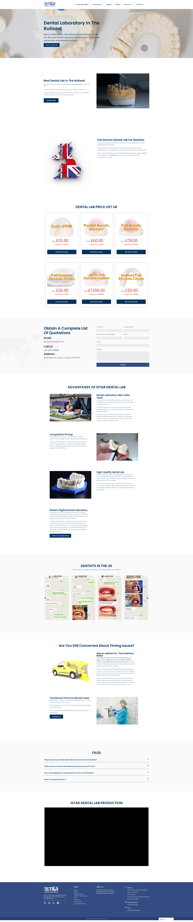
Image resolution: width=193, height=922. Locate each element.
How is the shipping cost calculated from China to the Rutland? (68, 773)
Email (125, 334)
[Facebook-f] (45, 903)
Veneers (117, 4)
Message (99, 349)
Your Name (99, 327)
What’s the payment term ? (55, 779)
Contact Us (139, 4)
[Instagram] (49, 903)
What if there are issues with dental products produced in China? (69, 766)
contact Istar (47, 95)
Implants (109, 4)
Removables (97, 4)
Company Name (129, 327)
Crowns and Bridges (81, 4)
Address (98, 342)
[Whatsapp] (53, 903)
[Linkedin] (58, 903)
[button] (45, 598)
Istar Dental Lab (49, 84)
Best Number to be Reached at (105, 334)
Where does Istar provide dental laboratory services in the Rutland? (70, 760)
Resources (127, 4)
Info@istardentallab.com (54, 341)
